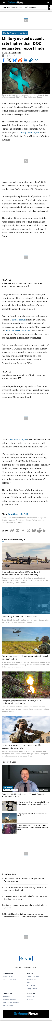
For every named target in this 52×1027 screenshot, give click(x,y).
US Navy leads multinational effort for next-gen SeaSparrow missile (25, 897)
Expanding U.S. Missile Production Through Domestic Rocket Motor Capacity (23, 795)
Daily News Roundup (15, 32)
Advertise (6, 996)
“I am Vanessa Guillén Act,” (18, 330)
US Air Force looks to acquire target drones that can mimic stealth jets (26, 888)
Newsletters (31, 979)
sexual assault (19, 319)
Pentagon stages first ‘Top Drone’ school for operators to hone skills (22, 746)
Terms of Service (9, 979)
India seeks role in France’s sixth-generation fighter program (24, 880)
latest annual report (17, 439)
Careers (30, 999)
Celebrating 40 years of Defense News (19, 616)
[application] (26, 778)
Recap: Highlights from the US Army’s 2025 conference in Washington (21, 702)
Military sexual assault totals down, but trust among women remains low (22, 284)
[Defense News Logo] (15, 2)
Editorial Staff (8, 1005)
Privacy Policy (8, 976)
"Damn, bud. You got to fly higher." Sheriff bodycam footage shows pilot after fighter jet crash (32, 827)
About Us (31, 996)
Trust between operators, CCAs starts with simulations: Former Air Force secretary (21, 573)
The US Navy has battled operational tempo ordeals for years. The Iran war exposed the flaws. (26, 915)
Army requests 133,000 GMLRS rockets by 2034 (31, 815)
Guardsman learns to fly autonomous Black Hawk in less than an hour (25, 657)
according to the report (28, 132)
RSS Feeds (31, 985)
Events (29, 982)
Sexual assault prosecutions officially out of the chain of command (23, 376)
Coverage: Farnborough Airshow (23, 7)
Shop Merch (32, 988)
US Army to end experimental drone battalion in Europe (25, 906)
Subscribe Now (33, 976)
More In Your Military (12, 539)
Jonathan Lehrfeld (12, 53)
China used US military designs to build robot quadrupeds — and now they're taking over (33, 803)
